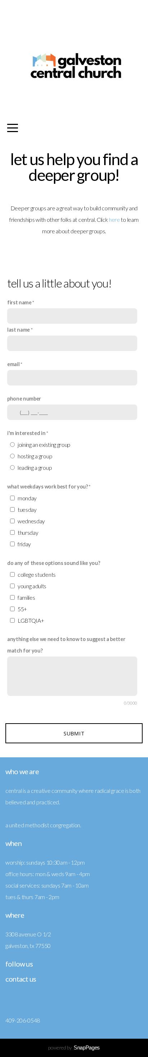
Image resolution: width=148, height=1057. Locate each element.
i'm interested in (26, 433)
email (13, 364)
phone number (24, 399)
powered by (74, 1047)
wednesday (31, 521)
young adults (32, 586)
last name (18, 330)
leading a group (35, 467)
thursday (28, 532)
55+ (22, 608)
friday (24, 544)
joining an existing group (44, 444)
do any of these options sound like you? (53, 563)
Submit (74, 733)
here (114, 219)
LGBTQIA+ (31, 620)
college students (37, 574)
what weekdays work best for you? (47, 486)
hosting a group (35, 456)
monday (27, 498)
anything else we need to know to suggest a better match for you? (66, 645)
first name (19, 302)
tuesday (27, 509)
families (26, 597)
